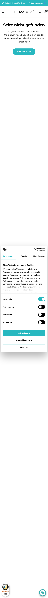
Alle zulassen (24, 333)
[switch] (41, 307)
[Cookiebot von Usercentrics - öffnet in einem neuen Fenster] (34, 249)
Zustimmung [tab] (8, 256)
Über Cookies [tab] (39, 256)
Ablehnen (24, 347)
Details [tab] (24, 256)
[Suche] (40, 11)
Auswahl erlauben (24, 340)
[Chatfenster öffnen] (42, 592)
